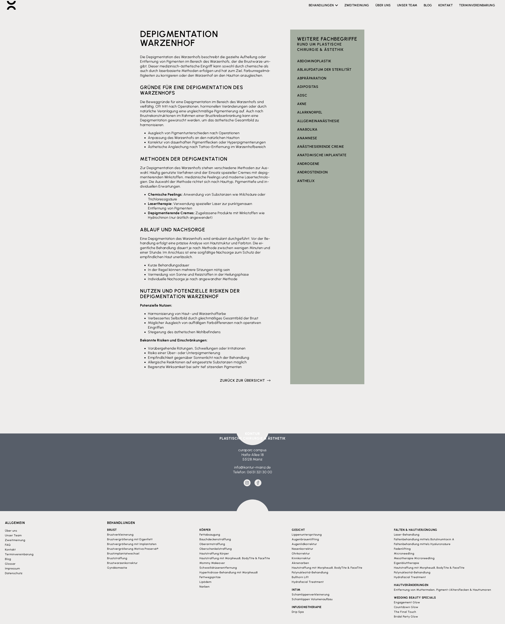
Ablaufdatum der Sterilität (324, 69)
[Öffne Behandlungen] (336, 5)
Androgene (308, 164)
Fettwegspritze (210, 577)
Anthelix (306, 181)
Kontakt (10, 549)
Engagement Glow (407, 602)
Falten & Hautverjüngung (415, 530)
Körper (205, 530)
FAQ (8, 545)
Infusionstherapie (307, 607)
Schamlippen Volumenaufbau (312, 599)
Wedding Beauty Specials (415, 597)
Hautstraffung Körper (214, 553)
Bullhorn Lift (300, 577)
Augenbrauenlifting (305, 539)
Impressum (12, 568)
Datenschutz (13, 573)
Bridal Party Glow (406, 616)
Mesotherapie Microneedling (414, 558)
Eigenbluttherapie (406, 563)
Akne (301, 104)
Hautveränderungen (411, 585)
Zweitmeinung (15, 540)
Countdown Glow (406, 607)
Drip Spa (298, 612)
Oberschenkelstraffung (215, 549)
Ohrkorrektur (301, 553)
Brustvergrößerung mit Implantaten (132, 544)
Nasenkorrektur (302, 549)
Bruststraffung (117, 558)
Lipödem (205, 582)
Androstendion (312, 172)
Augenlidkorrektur (304, 544)
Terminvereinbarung (19, 554)
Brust (112, 530)
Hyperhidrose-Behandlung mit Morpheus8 (228, 572)
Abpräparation (311, 78)
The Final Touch (405, 612)
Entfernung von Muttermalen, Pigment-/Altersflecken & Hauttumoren (442, 589)
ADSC (302, 95)
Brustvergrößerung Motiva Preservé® (132, 549)
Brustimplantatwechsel (123, 553)
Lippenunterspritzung (307, 534)
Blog (8, 559)
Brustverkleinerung (120, 534)
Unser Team (13, 535)
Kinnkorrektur (301, 558)
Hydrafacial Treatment (308, 582)
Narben (204, 586)
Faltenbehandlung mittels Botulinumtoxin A (424, 539)
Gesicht (298, 530)
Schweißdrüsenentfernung (218, 567)
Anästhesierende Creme (320, 146)
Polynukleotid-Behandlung (310, 572)
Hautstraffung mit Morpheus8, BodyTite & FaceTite (234, 558)
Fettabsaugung (209, 534)
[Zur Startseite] (11, 5)
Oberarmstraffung (212, 544)
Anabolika (307, 129)
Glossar (10, 563)
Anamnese (307, 138)
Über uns (11, 530)
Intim (296, 589)
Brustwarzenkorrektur (122, 563)
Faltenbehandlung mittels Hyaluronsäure (422, 544)
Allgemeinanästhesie (318, 121)
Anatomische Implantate (321, 155)
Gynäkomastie (117, 567)
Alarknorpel (309, 112)
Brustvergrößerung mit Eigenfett (130, 539)
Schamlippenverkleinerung (310, 594)
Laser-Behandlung (406, 534)
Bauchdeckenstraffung (215, 539)
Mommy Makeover (212, 563)
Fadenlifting (402, 549)
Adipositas (307, 87)
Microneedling (404, 553)
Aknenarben (300, 563)
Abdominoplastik (314, 61)
